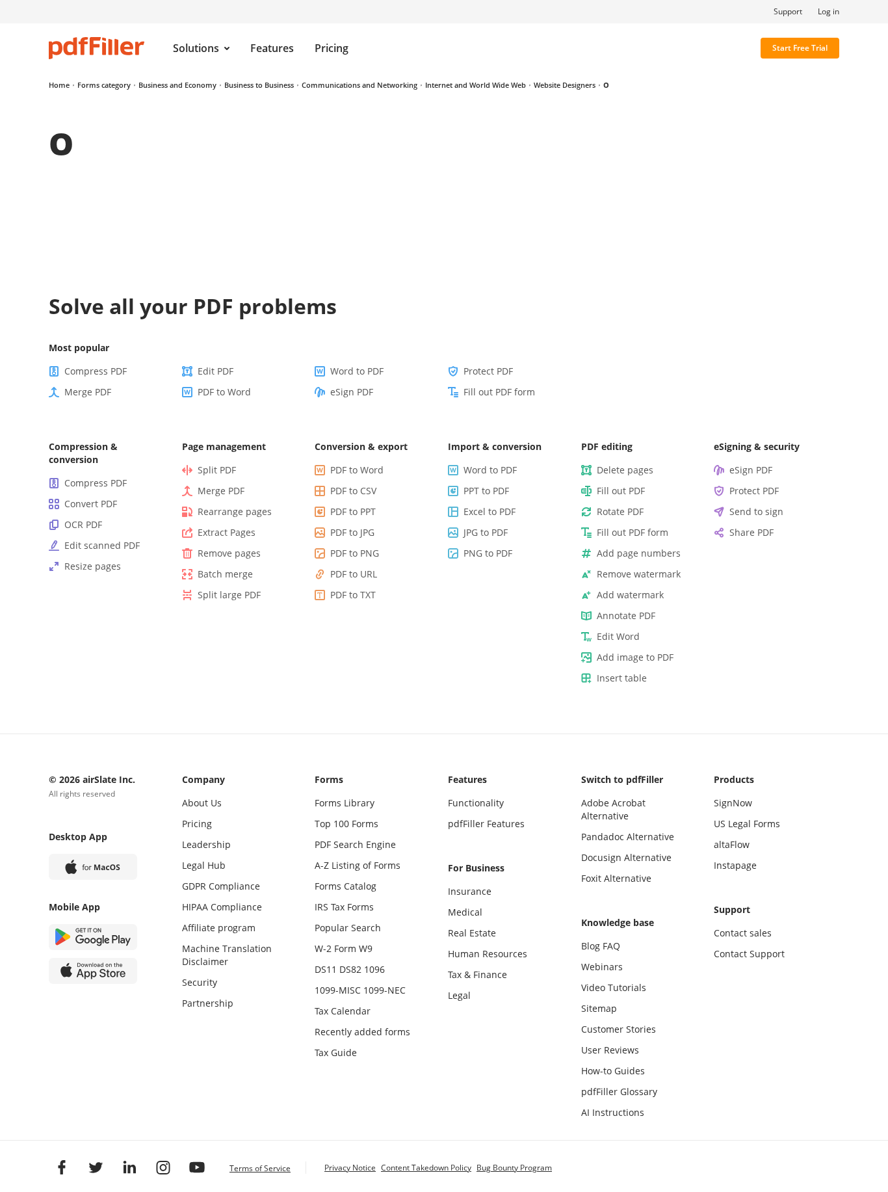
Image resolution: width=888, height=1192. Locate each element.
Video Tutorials (613, 987)
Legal (459, 995)
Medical (465, 912)
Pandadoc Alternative (627, 836)
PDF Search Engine (355, 844)
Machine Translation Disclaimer (227, 955)
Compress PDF (95, 371)
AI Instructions (612, 1112)
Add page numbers (639, 553)
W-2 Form (335, 948)
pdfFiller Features (486, 823)
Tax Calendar (343, 1011)
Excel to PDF (490, 511)
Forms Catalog (345, 886)
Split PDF (217, 470)
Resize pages (92, 566)
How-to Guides (613, 1071)
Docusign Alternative (626, 857)
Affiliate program (218, 927)
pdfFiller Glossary (619, 1091)
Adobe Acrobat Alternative (613, 809)
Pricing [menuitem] (331, 48)
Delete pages (625, 470)
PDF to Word (224, 392)
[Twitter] (95, 1167)
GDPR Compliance (221, 886)
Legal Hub (204, 865)
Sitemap (599, 1008)
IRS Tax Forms (344, 907)
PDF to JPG (352, 532)
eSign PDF (351, 392)
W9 (365, 948)
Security (199, 982)
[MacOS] (93, 867)
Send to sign (756, 511)
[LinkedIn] (129, 1167)
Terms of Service (260, 1168)
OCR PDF (83, 524)
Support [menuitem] (788, 12)
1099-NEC (384, 990)
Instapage (735, 865)
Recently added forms (362, 1032)
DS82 (350, 969)
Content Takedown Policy (426, 1167)
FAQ (611, 946)
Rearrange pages (235, 511)
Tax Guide (336, 1052)
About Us (202, 803)
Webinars (602, 966)
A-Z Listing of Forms (357, 865)
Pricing (197, 823)
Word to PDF (357, 371)
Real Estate (472, 933)
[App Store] (93, 971)
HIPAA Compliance (222, 907)
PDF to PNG (354, 553)
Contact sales (743, 933)
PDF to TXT (353, 595)
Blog (590, 946)
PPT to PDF (486, 490)
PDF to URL (353, 574)
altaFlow (732, 844)
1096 (374, 969)
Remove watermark (639, 574)
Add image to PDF (635, 657)
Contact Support (749, 953)
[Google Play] (93, 937)
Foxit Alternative (616, 878)
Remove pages (229, 553)
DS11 (326, 969)
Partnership (207, 1003)
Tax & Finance (477, 974)
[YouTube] (197, 1167)
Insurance (469, 891)
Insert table (622, 678)
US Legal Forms (747, 823)
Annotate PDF (626, 615)
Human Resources (487, 953)
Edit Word (618, 636)
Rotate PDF (620, 511)
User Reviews (610, 1050)
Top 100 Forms (346, 823)
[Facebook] (61, 1167)
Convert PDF (90, 503)
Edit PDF (215, 371)
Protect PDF (488, 371)
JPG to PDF (486, 532)
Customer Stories (618, 1029)
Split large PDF (229, 595)
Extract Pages (226, 532)
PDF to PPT (353, 511)
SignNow (733, 803)
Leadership (206, 844)
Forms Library (344, 803)
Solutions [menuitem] (196, 48)
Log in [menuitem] (828, 12)
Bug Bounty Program (514, 1167)
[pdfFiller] (96, 48)
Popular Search (348, 927)
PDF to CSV (353, 490)
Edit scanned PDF (102, 545)
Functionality (476, 803)
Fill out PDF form (499, 392)
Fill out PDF (621, 490)
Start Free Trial (800, 47)
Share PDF (751, 532)
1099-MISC (338, 990)
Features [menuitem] (272, 48)
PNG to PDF (488, 553)
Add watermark (630, 595)
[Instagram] (163, 1167)
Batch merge (225, 574)
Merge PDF (87, 392)
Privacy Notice (350, 1167)
